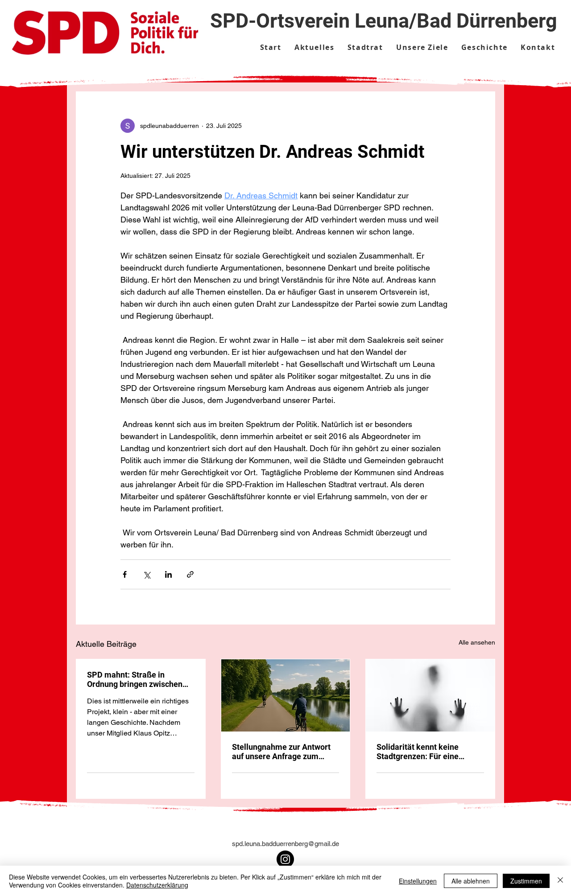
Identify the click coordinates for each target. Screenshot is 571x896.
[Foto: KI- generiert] (285, 695)
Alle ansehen (477, 642)
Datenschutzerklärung (157, 884)
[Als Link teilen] (190, 574)
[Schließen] (560, 881)
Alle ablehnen (470, 880)
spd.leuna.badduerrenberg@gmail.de (285, 843)
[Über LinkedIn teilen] (168, 574)
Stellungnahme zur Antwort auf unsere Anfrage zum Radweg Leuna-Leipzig (281, 751)
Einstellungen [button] (418, 880)
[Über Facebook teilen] (124, 574)
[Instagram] (285, 859)
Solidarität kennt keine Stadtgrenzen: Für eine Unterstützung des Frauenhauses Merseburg (423, 751)
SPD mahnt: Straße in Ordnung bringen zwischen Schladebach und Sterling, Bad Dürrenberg (134, 679)
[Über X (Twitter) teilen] (146, 574)
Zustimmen (526, 880)
